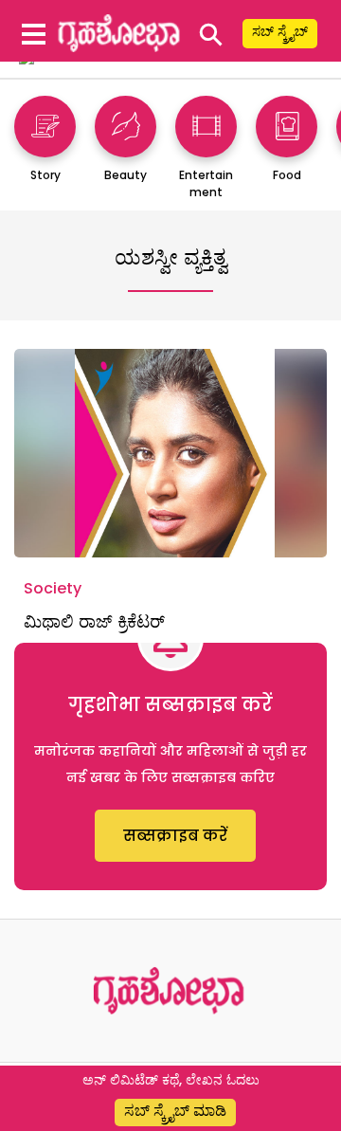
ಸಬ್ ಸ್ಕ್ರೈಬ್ (280, 31)
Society (52, 588)
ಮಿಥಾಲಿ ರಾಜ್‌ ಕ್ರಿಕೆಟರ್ (94, 621)
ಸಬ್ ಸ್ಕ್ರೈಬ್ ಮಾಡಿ (175, 1111)
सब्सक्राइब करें (175, 836)
